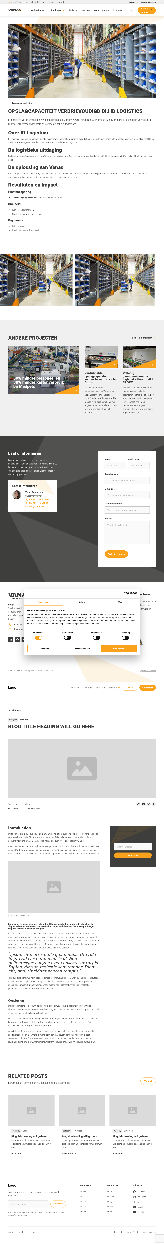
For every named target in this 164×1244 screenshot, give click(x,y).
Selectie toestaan (82, 648)
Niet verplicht (144, 504)
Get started (147, 687)
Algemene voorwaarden (148, 671)
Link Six (109, 1191)
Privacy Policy (118, 1232)
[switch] (67, 638)
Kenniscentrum (101, 10)
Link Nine (109, 1206)
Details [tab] (82, 602)
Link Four (82, 1206)
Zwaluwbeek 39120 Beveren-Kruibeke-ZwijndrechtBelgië (18, 611)
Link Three (101, 687)
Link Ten (109, 1211)
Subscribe (58, 1203)
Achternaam (134, 459)
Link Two (87, 687)
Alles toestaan (118, 648)
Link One (75, 687)
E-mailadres (111, 488)
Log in (130, 687)
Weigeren (45, 648)
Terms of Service (133, 1232)
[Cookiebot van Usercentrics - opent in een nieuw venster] (125, 594)
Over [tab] (120, 602)
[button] (39, 10)
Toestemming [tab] (43, 602)
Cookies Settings (149, 1232)
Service (86, 10)
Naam (107, 459)
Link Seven (110, 1196)
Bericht (108, 518)
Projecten (73, 10)
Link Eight (110, 1201)
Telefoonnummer (113, 503)
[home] (14, 10)
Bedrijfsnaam (111, 473)
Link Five (82, 1211)
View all (148, 1081)
